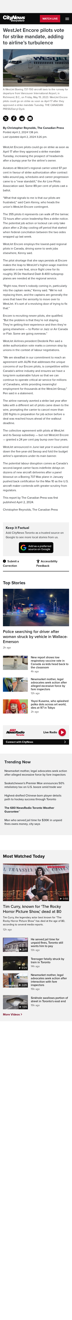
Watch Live (50, 18)
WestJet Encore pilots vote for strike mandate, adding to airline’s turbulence (33, 36)
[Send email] (30, 118)
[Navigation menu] (67, 18)
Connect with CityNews (19, 742)
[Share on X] (5, 118)
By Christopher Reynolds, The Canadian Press (33, 128)
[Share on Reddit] (22, 118)
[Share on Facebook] (14, 118)
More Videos (11, 1014)
